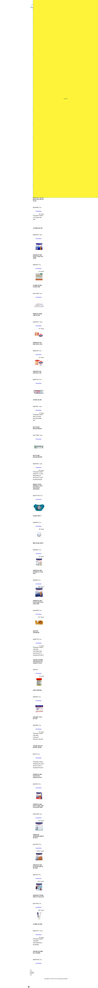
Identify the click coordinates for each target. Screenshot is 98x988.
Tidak (65, 982)
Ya (62, 982)
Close (31, 972)
